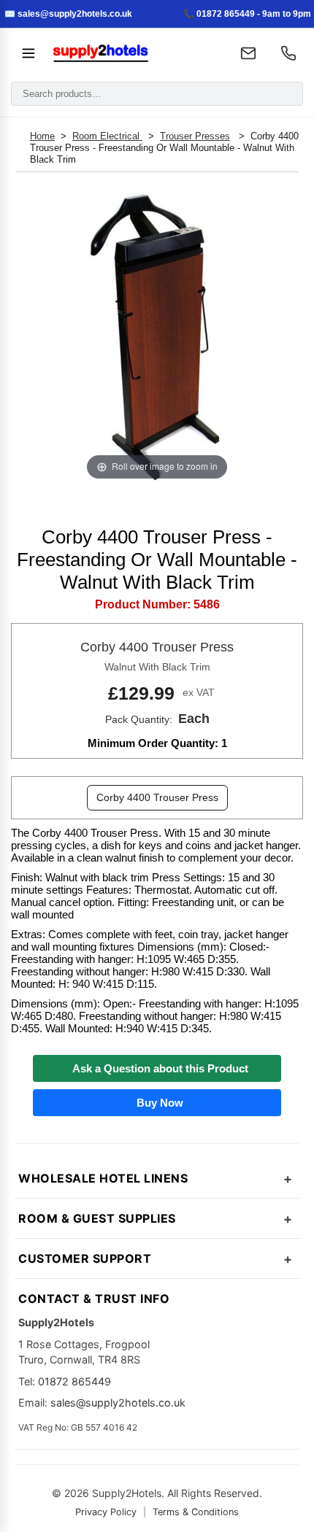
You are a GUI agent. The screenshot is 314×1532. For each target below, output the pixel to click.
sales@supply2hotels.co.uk (117, 1402)
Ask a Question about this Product (157, 1068)
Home (42, 136)
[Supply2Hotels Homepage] (134, 53)
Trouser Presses (195, 136)
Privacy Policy (106, 1511)
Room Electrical (107, 136)
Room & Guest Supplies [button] (97, 1218)
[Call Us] (288, 53)
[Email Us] (248, 53)
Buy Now (157, 1102)
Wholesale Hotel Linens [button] (103, 1178)
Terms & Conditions (196, 1511)
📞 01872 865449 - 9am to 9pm (247, 14)
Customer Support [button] (84, 1258)
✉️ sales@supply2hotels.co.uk (68, 14)
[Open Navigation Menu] (28, 53)
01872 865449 (74, 1381)
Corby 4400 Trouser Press (157, 797)
